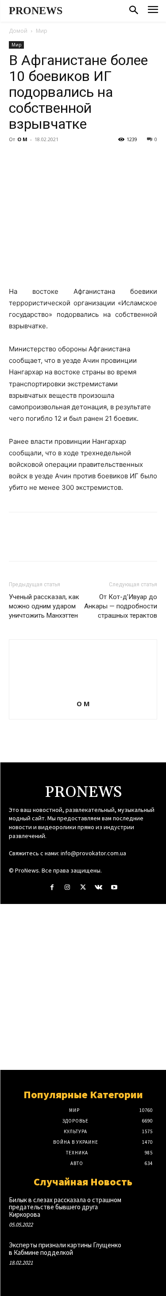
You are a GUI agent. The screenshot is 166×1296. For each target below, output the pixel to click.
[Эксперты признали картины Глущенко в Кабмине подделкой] (142, 1254)
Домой (18, 31)
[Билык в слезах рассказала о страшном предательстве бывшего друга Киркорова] (142, 1209)
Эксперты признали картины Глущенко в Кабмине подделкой (65, 1249)
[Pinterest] (58, 159)
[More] (99, 159)
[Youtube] (114, 887)
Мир (41, 31)
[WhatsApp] (79, 159)
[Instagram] (67, 887)
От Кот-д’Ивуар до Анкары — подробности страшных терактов (120, 606)
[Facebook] (18, 159)
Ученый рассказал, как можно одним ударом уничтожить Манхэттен (44, 606)
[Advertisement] (83, 987)
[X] (38, 159)
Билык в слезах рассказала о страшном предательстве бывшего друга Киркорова (65, 1207)
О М (22, 139)
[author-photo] (83, 691)
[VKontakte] (98, 887)
